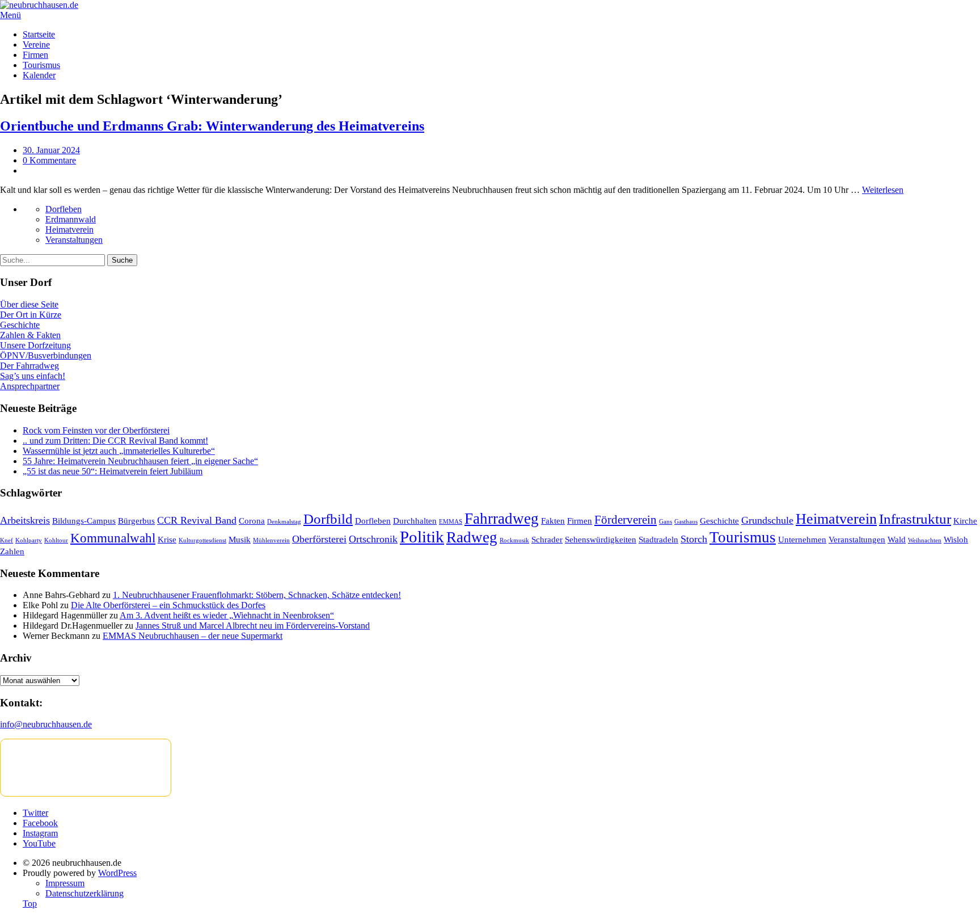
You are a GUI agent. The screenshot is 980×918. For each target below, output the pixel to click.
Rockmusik (514, 540)
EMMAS (450, 522)
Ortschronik (373, 539)
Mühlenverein (271, 540)
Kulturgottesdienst (202, 540)
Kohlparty (28, 540)
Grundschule (767, 520)
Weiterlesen (882, 190)
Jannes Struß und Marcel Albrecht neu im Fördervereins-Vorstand (253, 625)
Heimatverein (69, 229)
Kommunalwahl (112, 538)
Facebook (40, 823)
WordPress (117, 873)
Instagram (40, 833)
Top (30, 903)
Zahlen (12, 551)
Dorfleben (63, 209)
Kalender (39, 75)
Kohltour (56, 540)
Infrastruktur (915, 519)
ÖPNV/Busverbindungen (45, 355)
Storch (694, 539)
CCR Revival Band (196, 520)
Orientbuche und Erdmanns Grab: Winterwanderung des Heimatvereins (212, 126)
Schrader (547, 539)
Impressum (65, 883)
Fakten (553, 520)
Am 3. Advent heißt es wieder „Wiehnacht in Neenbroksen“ (227, 615)
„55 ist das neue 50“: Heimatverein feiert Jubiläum (112, 471)
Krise (167, 539)
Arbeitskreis (25, 520)
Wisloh (956, 539)
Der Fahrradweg (29, 365)
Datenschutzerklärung (84, 893)
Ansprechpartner (30, 386)
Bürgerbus (136, 520)
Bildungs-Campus (84, 520)
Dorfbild (328, 519)
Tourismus (41, 65)
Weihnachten (924, 540)
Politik (422, 537)
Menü (10, 15)
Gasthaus (686, 522)
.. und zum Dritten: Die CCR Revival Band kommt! (115, 440)
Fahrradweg (501, 518)
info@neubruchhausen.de (46, 724)
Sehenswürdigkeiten (600, 539)
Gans (665, 522)
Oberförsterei (319, 539)
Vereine (36, 44)
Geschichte (20, 325)
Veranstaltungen (74, 240)
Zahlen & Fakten (30, 335)
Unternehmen (802, 539)
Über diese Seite (29, 304)
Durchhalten (415, 520)
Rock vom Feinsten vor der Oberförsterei (96, 430)
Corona (252, 520)
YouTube (39, 843)
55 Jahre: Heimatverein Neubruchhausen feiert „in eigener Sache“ (140, 461)
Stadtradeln (658, 539)
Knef (6, 540)
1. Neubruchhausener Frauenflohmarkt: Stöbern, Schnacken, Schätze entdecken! (257, 595)
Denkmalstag (284, 522)
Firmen (35, 55)
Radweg (471, 537)
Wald (897, 539)
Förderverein (625, 519)
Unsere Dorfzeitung (35, 345)
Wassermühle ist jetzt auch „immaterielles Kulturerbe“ (119, 451)
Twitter (35, 813)
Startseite (39, 34)
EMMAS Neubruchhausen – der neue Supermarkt (192, 636)
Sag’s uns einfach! (32, 376)
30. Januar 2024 (51, 150)
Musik (240, 539)
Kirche (965, 520)
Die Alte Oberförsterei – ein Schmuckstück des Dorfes (168, 605)
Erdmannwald (70, 219)
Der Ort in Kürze (30, 314)
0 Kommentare (49, 160)
